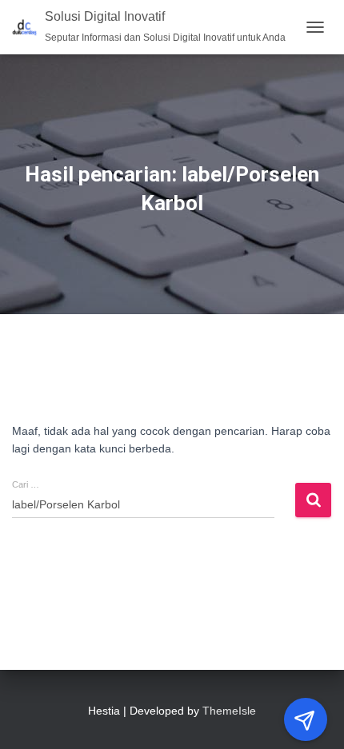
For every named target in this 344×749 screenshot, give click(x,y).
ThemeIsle (229, 710)
